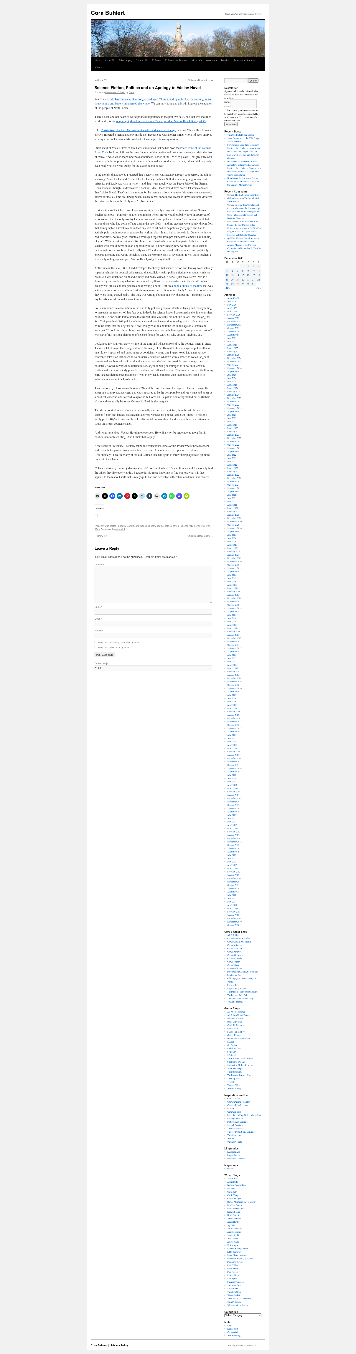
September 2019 (234, 568)
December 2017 (234, 638)
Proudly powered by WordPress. (242, 1345)
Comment (100, 564)
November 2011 (234, 881)
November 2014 (234, 761)
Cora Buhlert (108, 12)
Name (98, 606)
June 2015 (231, 738)
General (131, 525)
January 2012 (233, 874)
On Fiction (232, 1044)
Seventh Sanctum (235, 1125)
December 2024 (234, 357)
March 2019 (232, 588)
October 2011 (233, 884)
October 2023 (233, 404)
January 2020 (233, 554)
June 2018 (231, 618)
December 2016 (234, 678)
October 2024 (233, 364)
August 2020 (233, 531)
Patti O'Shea (232, 1265)
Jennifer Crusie (234, 1231)
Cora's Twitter (233, 961)
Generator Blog (234, 1111)
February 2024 (233, 391)
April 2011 (232, 904)
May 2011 (231, 901)
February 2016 (233, 711)
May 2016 (231, 701)
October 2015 (233, 724)
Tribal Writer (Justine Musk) (239, 1298)
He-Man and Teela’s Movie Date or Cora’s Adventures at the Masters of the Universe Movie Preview (243, 181)
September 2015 (234, 728)
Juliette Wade (233, 1241)
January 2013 (233, 834)
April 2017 (232, 664)
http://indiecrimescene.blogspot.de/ (242, 971)
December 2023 (234, 397)
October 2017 (233, 644)
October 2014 (233, 764)
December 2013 (234, 798)
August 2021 (233, 491)
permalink (120, 529)
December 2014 (234, 758)
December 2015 (234, 718)
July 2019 (231, 574)
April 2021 (232, 504)
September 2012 (234, 848)
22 (243, 279)
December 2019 (234, 558)
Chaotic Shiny (233, 1098)
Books (122, 525)
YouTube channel (235, 1001)
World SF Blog (234, 1088)
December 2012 (234, 838)
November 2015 (234, 721)
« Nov (227, 287)
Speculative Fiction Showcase (240, 1064)
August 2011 (233, 891)
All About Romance (236, 1011)
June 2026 (231, 301)
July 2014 (231, 774)
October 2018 (233, 604)
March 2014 (232, 788)
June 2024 (231, 377)
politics (168, 525)
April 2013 (232, 824)
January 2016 (233, 714)
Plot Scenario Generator (237, 1121)
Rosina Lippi (233, 1275)
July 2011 (231, 894)
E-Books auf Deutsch (176, 60)
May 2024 (231, 381)
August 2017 (233, 651)
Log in (230, 1325)
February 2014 (233, 791)
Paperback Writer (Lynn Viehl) (240, 1258)
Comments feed (234, 1331)
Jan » (258, 287)
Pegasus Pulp (233, 984)
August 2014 (233, 771)
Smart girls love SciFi (236, 1061)
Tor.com (230, 1081)
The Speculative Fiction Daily (240, 998)
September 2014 (234, 768)
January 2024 (233, 394)
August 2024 (233, 371)
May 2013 (231, 821)
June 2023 (231, 418)
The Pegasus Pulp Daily (237, 994)
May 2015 (231, 741)
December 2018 (234, 598)
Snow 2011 (102, 80)
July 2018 (231, 614)
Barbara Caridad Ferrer (237, 1185)
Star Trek (200, 525)
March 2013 (232, 828)
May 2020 (231, 541)
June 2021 (231, 498)
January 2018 (233, 634)
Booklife (231, 1188)
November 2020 (234, 521)
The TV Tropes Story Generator (241, 1131)
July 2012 (231, 854)
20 (232, 279)
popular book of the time (188, 286)
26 (227, 284)
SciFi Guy (231, 1051)
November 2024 (234, 361)
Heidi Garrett (233, 1215)
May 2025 (231, 341)
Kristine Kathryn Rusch (237, 1248)
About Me (110, 60)
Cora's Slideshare (235, 954)
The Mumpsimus (234, 1071)
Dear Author (232, 1028)
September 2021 (234, 488)
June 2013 (231, 818)
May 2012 (231, 861)
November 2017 (234, 641)
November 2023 (234, 401)
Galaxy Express (234, 1034)
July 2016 (231, 694)
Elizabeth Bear (233, 1211)
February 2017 (233, 671)
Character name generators (238, 1101)
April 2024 (232, 384)
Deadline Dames (234, 1205)
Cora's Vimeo (233, 964)
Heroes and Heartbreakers (238, 1038)
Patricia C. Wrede (235, 1261)
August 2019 (233, 571)
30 (248, 284)
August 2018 (233, 611)
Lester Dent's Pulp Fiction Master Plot (244, 1115)
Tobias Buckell (233, 1295)
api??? (230, 238)
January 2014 (233, 794)
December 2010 (234, 918)
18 (258, 275)
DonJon (230, 1108)
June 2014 (231, 778)
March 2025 (232, 347)
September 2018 (234, 608)
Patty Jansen (232, 1268)
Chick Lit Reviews (235, 1024)
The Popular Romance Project (240, 1074)
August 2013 (233, 811)
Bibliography (125, 60)
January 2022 (233, 474)
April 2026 (232, 307)
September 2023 (234, 407)
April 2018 (232, 624)
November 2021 (234, 481)
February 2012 (233, 871)
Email (98, 618)
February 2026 (233, 314)
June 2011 (231, 898)
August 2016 (233, 691)
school (176, 525)
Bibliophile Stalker (235, 1018)
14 (237, 275)
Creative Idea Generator (237, 1105)
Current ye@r (102, 663)
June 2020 (231, 538)
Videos (98, 67)
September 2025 (234, 331)
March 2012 (232, 868)
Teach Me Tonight (235, 1068)
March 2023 (232, 428)
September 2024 (234, 367)
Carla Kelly (232, 1191)
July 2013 (231, 814)
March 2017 (232, 668)
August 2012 (233, 851)
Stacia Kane (232, 1288)
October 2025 (233, 327)
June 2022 (231, 458)
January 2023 (233, 434)
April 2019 (232, 584)
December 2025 (234, 321)
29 (243, 284)
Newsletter (211, 60)
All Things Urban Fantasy (238, 1014)
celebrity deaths (156, 525)
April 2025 (232, 344)
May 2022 (231, 461)
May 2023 (231, 421)
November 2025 (234, 324)
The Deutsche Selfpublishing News (242, 991)
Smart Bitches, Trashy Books (240, 1058)
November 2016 (234, 681)
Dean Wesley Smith (236, 1208)
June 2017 (231, 658)
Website (99, 630)
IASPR (230, 1041)
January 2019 (233, 594)
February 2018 (233, 631)
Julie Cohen (232, 1238)
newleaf (230, 1168)
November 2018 (234, 601)
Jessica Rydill (233, 1235)
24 (253, 279)
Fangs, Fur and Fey (236, 1031)
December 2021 (234, 478)
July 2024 (231, 374)
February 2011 (233, 911)
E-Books (156, 60)
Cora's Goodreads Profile (238, 938)
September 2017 (234, 648)
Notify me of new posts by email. (114, 647)
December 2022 (234, 438)
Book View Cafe (234, 1021)
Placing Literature (235, 1118)
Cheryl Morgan (234, 1198)
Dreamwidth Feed (235, 968)
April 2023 (232, 424)
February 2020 (233, 551)
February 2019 (233, 591)
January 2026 (233, 317)
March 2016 (232, 708)
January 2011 (233, 914)
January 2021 (233, 514)
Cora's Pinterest (234, 951)
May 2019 (231, 581)
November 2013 (234, 801)
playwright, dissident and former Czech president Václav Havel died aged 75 (161, 121)
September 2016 (234, 688)
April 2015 (232, 744)
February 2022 (233, 471)
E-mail (227, 106)
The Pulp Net (233, 1078)
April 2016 (232, 704)
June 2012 (231, 858)
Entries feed (232, 1328)
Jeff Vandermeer (234, 1228)
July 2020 (231, 534)
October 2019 (233, 564)
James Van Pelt (234, 1218)
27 (232, 284)
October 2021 (233, 484)
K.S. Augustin (233, 1245)
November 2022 (234, 441)
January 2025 (233, 354)
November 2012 (234, 841)
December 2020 (234, 518)
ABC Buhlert (233, 934)
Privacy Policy (119, 1345)
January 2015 (233, 754)
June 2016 (231, 698)
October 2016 (233, 684)
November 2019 (234, 561)
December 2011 (234, 878)
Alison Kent (232, 1178)
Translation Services (245, 60)
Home (98, 60)
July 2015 (231, 734)
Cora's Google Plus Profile (239, 941)
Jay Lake (231, 1225)
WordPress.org (233, 1335)
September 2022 (234, 448)
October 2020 (233, 524)
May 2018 (231, 621)
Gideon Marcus (234, 198)
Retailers (225, 60)
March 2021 (232, 508)
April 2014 (232, 784)
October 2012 (233, 844)
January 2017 (233, 674)
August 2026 (233, 297)
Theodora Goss (234, 1291)
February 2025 (233, 351)
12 (227, 275)
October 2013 (233, 804)
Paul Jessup (232, 1271)
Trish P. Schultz (234, 1301)
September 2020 (234, 528)
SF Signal (231, 1054)
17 (253, 275)
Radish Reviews (234, 1048)
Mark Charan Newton (237, 1255)
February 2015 (233, 751)
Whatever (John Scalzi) (237, 1305)
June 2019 (231, 578)
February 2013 (233, 831)
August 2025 (233, 334)
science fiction (188, 525)
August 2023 (233, 411)
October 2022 (233, 444)
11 (258, 270)
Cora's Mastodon (234, 948)
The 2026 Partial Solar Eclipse (240, 134)
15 (243, 275)
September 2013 (234, 808)
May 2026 (231, 304)
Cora (131, 92)
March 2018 (232, 628)
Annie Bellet (232, 1181)
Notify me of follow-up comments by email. (119, 642)
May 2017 (231, 661)
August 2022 (233, 451)
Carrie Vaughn (233, 1195)
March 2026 (232, 311)
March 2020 (232, 548)
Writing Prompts (234, 1141)
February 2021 (233, 511)
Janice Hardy (233, 1221)
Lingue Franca (233, 1155)
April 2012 (232, 864)
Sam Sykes (232, 1278)
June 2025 (231, 337)
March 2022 (232, 468)
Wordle (230, 1138)
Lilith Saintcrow (234, 1251)
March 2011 (232, 908)
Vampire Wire (233, 1084)
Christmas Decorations (200, 80)
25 (258, 279)
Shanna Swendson (235, 1281)
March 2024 (232, 387)
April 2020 (232, 544)
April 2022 (232, 464)
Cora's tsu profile (234, 958)
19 (227, 279)
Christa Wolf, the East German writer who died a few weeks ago (138, 130)
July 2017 (231, 654)
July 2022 (231, 454)
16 (248, 275)
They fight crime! (235, 1135)
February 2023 (233, 431)
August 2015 (233, 731)
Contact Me (142, 60)
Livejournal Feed (234, 974)
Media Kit (197, 60)
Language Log (233, 1151)
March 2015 (232, 748)
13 (232, 275)
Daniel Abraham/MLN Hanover (241, 1201)
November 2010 (234, 921)
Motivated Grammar (236, 1158)
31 (253, 284)
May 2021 (231, 501)
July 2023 (231, 414)
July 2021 (231, 494)
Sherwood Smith (234, 1285)
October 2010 (233, 924)
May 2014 (231, 781)
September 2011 (234, 888)
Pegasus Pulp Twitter (236, 988)
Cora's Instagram (234, 944)
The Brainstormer (235, 1128)
